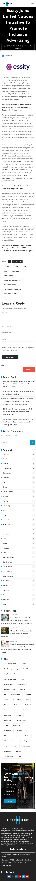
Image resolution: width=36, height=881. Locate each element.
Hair (4, 510)
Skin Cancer (15, 741)
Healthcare (7, 710)
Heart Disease (8, 524)
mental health (8, 730)
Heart (16, 710)
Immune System (21, 720)
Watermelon (26, 746)
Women (5, 595)
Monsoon (19, 730)
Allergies (6, 454)
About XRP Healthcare (10, 663)
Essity (16, 266)
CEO (23, 679)
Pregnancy (17, 735)
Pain (4, 553)
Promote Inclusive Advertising (12, 289)
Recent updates (8, 557)
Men (4, 539)
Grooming (6, 506)
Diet (4, 482)
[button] (10, 801)
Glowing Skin (17, 699)
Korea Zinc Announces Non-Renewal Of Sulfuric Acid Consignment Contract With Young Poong (17, 107)
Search (3, 365)
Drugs (5, 487)
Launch (6, 725)
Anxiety (24, 663)
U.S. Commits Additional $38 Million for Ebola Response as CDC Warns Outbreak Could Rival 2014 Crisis (19, 384)
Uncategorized (8, 571)
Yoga (4, 604)
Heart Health (7, 715)
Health (5, 271)
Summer (15, 746)
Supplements (7, 567)
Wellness (6, 590)
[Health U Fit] (7, 3)
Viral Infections (8, 576)
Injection (6, 534)
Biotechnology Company (11, 669)
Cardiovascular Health (10, 679)
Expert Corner (8, 492)
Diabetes (6, 478)
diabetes (22, 689)
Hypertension (7, 720)
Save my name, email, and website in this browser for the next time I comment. (18, 349)
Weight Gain (7, 581)
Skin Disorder (7, 562)
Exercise (28, 694)
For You (5, 501)
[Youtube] (27, 876)
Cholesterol (7, 468)
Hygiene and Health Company (12, 280)
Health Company (8, 275)
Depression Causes (9, 689)
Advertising (7, 266)
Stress (5, 746)
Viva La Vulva (10, 170)
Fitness (25, 266)
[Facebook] (9, 876)
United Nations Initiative (10, 293)
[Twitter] (23, 876)
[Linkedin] (16, 876)
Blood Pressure (27, 669)
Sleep (25, 741)
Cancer (5, 463)
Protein (27, 735)
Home (8, 45)
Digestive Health (15, 694)
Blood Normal (17, 161)
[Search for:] (18, 442)
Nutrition (6, 548)
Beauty (5, 459)
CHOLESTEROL (8, 684)
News (5, 543)
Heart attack (7, 520)
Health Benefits (16, 271)
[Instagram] (12, 876)
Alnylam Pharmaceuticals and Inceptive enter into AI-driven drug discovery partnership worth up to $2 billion (18, 422)
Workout (6, 599)
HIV (4, 529)
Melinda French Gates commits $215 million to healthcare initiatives (16, 633)
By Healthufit (8, 55)
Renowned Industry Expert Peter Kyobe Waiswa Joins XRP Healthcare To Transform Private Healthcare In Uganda (17, 248)
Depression (7, 473)
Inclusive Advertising (10, 284)
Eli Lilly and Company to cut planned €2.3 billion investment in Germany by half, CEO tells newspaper (18, 411)
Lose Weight (16, 725)
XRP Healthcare (8, 756)
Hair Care (6, 705)
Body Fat (6, 674)
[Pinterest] (19, 876)
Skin (5, 741)
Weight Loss (7, 585)
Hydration (19, 715)
